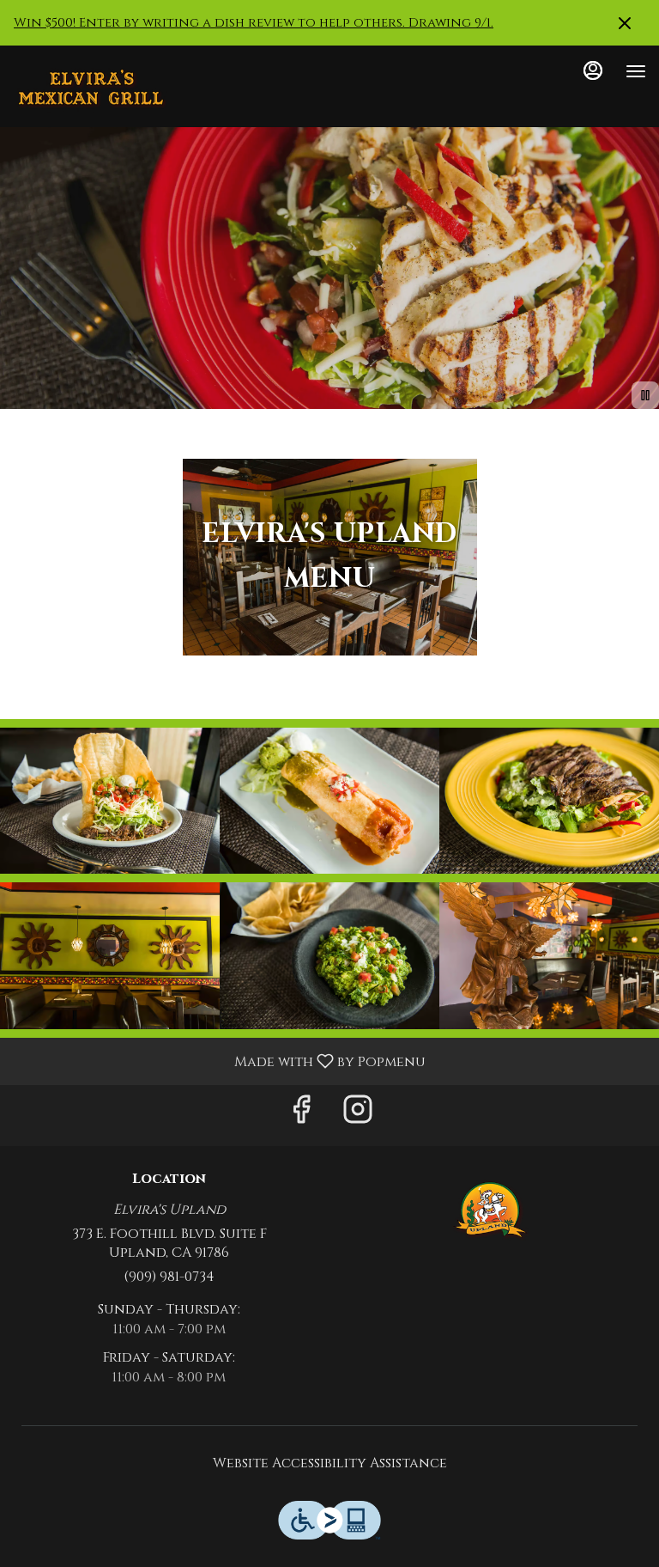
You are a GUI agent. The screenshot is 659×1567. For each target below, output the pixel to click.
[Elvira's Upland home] (90, 88)
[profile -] (593, 70)
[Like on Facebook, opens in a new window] (301, 1115)
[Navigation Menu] (636, 71)
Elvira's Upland (490, 1210)
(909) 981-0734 (169, 1276)
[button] (110, 801)
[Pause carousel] (645, 395)
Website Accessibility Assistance (330, 1463)
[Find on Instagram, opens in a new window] (357, 1115)
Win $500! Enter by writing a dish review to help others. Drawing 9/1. (253, 23)
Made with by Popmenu (219, 1060)
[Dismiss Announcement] (624, 23)
